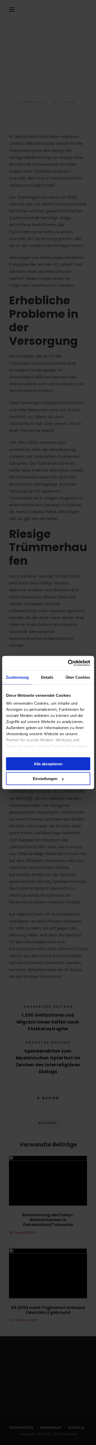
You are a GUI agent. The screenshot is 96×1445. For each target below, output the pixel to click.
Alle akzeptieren (48, 763)
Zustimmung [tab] (17, 677)
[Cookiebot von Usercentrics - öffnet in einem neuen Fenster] (68, 663)
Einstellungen (45, 778)
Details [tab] (47, 677)
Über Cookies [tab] (78, 677)
